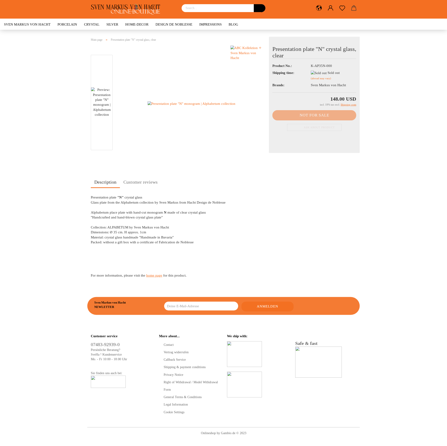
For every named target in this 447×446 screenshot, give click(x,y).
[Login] (330, 8)
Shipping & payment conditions (185, 367)
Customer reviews (140, 182)
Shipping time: (283, 73)
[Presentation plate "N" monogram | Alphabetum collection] (191, 103)
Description (105, 182)
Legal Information (176, 404)
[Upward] (434, 439)
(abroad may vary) (321, 78)
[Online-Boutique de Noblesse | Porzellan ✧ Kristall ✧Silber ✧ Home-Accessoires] (127, 9)
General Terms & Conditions (183, 397)
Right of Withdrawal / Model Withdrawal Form (191, 385)
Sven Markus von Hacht (27, 24)
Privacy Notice (173, 375)
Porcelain (67, 24)
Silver (112, 24)
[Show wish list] (342, 8)
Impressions (210, 24)
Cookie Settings (174, 412)
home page (154, 275)
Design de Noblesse (174, 24)
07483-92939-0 (105, 344)
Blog (233, 24)
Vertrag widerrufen (176, 352)
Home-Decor (137, 24)
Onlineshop (208, 433)
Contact (169, 345)
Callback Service (175, 359)
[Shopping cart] (354, 8)
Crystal (91, 24)
